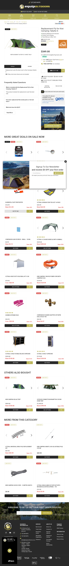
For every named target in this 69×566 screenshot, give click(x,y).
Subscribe (59, 173)
